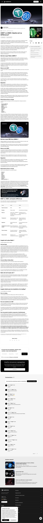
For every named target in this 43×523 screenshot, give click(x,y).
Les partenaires (13, 520)
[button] (15, 130)
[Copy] (41, 43)
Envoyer (24, 353)
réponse (9, 387)
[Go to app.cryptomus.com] (7, 1)
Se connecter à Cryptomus (32, 381)
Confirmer (5, 520)
